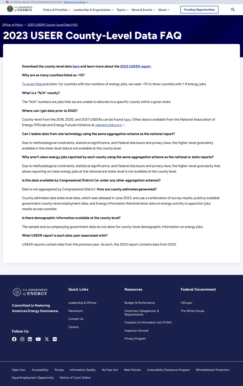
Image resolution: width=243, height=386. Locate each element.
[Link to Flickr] (55, 339)
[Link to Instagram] (22, 339)
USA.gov (186, 302)
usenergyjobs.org (108, 125)
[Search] (233, 9)
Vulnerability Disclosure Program (168, 370)
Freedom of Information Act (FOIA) (148, 322)
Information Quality (83, 370)
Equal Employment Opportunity (33, 377)
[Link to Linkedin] (30, 339)
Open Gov (19, 370)
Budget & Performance (140, 302)
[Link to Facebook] (14, 339)
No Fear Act (110, 370)
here (127, 119)
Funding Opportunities (199, 9)
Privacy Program (135, 338)
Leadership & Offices (82, 302)
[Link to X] (47, 339)
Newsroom (75, 311)
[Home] (19, 10)
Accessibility (40, 370)
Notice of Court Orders (75, 377)
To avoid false (32, 84)
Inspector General (136, 330)
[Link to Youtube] (38, 339)
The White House (192, 311)
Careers (73, 327)
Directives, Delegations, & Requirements (142, 312)
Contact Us (75, 319)
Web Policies (132, 370)
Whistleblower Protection (213, 370)
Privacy (59, 370)
